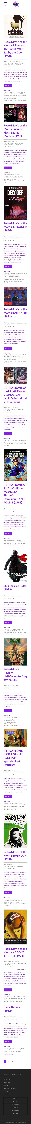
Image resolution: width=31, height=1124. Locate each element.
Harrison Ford (20, 1048)
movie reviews (19, 1049)
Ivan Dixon (23, 92)
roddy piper (17, 723)
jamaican (12, 900)
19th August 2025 (9, 141)
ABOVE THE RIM (11, 996)
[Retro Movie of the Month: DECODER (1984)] (15, 203)
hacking (8, 356)
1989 (15, 176)
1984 (20, 278)
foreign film (7, 275)
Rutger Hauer (14, 1053)
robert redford (12, 354)
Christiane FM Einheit (9, 276)
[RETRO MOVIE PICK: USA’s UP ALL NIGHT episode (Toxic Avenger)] (15, 738)
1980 (5, 899)
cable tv (6, 803)
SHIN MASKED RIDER (20, 632)
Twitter (16, 1098)
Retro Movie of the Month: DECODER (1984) (15, 227)
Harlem (24, 996)
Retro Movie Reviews (17, 323)
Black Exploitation (8, 93)
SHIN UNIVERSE (8, 634)
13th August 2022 (9, 685)
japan (5, 630)
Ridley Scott (7, 1053)
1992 (24, 354)
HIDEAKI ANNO (21, 629)
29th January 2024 (10, 508)
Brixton (13, 899)
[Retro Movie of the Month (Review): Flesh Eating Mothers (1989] (15, 113)
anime (10, 442)
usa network (13, 809)
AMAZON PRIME (11, 629)
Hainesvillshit (7, 273)
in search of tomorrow (9, 1049)
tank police (6, 544)
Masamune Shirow (8, 541)
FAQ (5, 1077)
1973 (21, 93)
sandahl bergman (14, 725)
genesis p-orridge (14, 275)
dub (17, 899)
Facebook (15, 1107)
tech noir (6, 1054)
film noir (14, 1048)
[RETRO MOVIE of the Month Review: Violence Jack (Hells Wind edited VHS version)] (15, 375)
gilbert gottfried (13, 803)
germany (12, 279)
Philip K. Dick (7, 1051)
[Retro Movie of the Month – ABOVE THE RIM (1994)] (15, 927)
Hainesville (6, 95)
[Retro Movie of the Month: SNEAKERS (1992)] (15, 296)
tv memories (19, 808)
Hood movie (7, 998)
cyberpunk (6, 279)
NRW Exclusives (16, 63)
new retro (18, 719)
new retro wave (22, 95)
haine (16, 279)
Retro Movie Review (9, 100)
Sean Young (21, 1053)
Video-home (18, 64)
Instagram (16, 1104)
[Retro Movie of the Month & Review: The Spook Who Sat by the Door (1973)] (15, 26)
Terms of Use (7, 1085)
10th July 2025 (8, 235)
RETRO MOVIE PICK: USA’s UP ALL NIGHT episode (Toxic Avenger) (13, 757)
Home (8, 237)
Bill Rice (17, 276)
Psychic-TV (15, 278)
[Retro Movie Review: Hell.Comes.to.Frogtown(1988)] (15, 652)
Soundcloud (16, 1110)
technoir (12, 544)
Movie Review (8, 63)
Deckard (9, 1048)
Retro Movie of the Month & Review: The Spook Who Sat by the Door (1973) (15, 49)
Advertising (6, 1091)
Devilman (15, 442)
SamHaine (23, 100)
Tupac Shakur (19, 1001)
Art (6, 237)
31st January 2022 (9, 961)
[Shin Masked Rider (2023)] (15, 565)
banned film (16, 93)
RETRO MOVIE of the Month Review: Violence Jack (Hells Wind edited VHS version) (15, 395)
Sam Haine (17, 100)
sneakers (6, 354)
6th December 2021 (10, 1016)
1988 (5, 540)
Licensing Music (7, 1094)
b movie (9, 717)
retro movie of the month (10, 98)
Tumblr (16, 1101)
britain (8, 899)
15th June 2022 (9, 770)
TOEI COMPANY (17, 634)
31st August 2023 (9, 594)
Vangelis (11, 1054)
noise (5, 281)
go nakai (6, 442)
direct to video (18, 174)
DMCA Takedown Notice (10, 1088)
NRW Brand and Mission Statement (12, 1074)
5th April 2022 (8, 864)
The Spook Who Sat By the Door (12, 92)
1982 (5, 1048)
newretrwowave (22, 440)
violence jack (7, 440)
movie (18, 356)
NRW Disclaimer (8, 1079)
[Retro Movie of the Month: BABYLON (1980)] (15, 830)
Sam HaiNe (7, 66)
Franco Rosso (21, 899)
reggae (17, 902)
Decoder (13, 273)
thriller (5, 362)
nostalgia (23, 804)
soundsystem (7, 905)
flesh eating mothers (9, 174)
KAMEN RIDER (11, 630)
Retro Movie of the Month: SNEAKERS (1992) (15, 313)
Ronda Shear (20, 806)
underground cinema (21, 273)
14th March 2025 (9, 407)
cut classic (19, 354)
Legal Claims (7, 1082)
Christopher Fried (9, 1019)
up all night (6, 809)
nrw (13, 97)
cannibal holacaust (8, 176)
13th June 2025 (9, 321)
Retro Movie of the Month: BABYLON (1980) (15, 855)
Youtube (16, 1113)
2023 (5, 629)
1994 (5, 996)
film (5, 356)
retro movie (18, 97)
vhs (5, 182)
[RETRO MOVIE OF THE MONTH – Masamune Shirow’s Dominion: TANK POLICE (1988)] (15, 465)
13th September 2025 (10, 61)
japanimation (14, 440)
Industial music (7, 278)
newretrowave (7, 97)
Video (12, 64)
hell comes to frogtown (9, 719)
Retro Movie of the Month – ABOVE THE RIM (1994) (15, 952)
